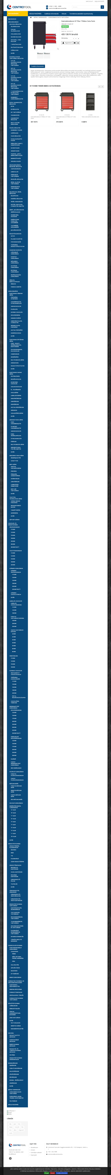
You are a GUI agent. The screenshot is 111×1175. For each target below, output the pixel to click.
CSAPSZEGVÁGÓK (16, 169)
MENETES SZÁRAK (16, 1026)
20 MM (14, 634)
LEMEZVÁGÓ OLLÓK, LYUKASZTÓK (16, 321)
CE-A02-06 (66, 115)
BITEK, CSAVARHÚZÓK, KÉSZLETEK (16, 103)
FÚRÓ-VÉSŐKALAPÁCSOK (16, 434)
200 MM (14, 623)
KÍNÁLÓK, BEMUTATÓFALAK (15, 280)
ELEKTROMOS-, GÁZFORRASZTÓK (15, 985)
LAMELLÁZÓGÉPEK (16, 395)
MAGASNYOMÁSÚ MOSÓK (16, 506)
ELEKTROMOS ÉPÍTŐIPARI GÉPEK (17, 340)
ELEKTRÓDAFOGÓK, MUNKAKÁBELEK (16, 908)
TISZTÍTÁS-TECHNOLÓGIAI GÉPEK (16, 498)
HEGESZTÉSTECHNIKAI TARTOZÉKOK (16, 904)
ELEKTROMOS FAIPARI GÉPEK (16, 373)
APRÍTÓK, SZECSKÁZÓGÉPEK (16, 467)
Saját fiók (33, 1144)
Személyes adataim (36, 1152)
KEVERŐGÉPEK (14, 357)
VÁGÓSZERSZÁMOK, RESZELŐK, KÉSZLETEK (16, 165)
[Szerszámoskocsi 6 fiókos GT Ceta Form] (67, 102)
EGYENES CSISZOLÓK (16, 312)
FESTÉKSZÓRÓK (15, 376)
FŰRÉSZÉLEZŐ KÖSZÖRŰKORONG (16, 737)
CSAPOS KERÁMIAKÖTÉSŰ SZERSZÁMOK (15, 763)
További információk (37, 66)
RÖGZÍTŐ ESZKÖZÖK (15, 234)
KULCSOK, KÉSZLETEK (15, 24)
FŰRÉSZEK (13, 441)
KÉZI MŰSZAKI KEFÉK (16, 799)
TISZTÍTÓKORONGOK (16, 550)
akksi (15, 1130)
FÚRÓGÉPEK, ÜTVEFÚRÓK (14, 298)
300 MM (13, 544)
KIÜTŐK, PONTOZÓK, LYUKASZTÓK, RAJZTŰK (17, 205)
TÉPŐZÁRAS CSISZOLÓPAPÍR (15, 678)
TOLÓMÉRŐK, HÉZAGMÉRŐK (15, 226)
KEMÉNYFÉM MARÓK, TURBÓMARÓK (15, 806)
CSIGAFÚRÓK (14, 951)
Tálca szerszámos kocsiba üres (90, 117)
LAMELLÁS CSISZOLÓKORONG (16, 604)
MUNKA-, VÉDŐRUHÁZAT (16, 1080)
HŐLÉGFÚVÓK (14, 363)
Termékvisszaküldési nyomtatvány (81, 14)
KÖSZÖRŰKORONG (16, 710)
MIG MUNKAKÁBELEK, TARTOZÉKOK (17, 917)
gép (10, 1124)
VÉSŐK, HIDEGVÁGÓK (17, 201)
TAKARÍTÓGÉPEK (15, 510)
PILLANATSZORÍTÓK (16, 239)
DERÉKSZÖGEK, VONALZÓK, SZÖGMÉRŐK (15, 221)
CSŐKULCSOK (14, 50)
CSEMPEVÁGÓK (15, 354)
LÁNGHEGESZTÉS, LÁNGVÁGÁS (15, 891)
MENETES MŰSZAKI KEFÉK (16, 791)
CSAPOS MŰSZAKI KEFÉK (16, 795)
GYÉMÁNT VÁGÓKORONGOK (16, 571)
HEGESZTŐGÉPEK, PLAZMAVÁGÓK (14, 846)
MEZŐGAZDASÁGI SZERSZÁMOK (16, 275)
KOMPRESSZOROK (16, 333)
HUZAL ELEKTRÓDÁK (16, 872)
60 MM (14, 648)
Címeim (33, 1150)
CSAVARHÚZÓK (15, 115)
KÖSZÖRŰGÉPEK (15, 315)
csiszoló (17, 1127)
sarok (10, 1133)
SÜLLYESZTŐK (15, 965)
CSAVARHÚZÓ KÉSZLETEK (15, 118)
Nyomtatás (78, 43)
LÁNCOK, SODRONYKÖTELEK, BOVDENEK (15, 1013)
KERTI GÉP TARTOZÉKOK (15, 489)
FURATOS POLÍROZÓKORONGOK (17, 774)
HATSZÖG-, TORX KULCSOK (16, 40)
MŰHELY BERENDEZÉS (14, 1089)
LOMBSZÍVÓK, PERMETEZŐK (15, 485)
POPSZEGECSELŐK (16, 242)
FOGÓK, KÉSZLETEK (15, 128)
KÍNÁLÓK (13, 284)
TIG (12, 855)
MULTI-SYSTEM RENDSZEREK (15, 123)
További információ (61, 1173)
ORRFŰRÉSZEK (15, 401)
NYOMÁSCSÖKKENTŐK (17, 936)
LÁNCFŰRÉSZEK (15, 481)
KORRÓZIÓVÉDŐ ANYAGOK (14, 1040)
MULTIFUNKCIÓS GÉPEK (17, 360)
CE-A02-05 (41, 115)
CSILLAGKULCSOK (16, 34)
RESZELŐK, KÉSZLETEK (17, 179)
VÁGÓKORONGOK (15, 527)
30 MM (14, 640)
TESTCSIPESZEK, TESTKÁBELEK (15, 913)
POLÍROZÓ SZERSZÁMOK (17, 771)
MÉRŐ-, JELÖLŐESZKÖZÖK (17, 210)
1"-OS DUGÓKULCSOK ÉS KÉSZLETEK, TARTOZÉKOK (17, 92)
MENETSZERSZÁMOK (15, 977)
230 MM (13, 541)
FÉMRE (14, 954)
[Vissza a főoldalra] (30, 17)
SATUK (13, 236)
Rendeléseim (34, 1147)
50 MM (14, 645)
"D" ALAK (13, 818)
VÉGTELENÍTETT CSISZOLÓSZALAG (16, 673)
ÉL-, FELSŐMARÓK (16, 389)
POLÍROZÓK (14, 309)
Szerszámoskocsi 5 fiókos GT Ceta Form (40, 117)
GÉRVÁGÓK (14, 410)
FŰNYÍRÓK (14, 471)
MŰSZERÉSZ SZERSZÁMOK (15, 262)
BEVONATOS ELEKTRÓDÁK (14, 868)
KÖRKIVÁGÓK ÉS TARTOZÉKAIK (15, 187)
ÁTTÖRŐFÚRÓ (15, 974)
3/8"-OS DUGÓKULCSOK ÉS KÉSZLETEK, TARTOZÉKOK (16, 71)
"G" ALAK (13, 827)
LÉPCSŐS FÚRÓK (15, 968)
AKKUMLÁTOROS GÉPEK (16, 420)
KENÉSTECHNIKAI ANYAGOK (14, 1045)
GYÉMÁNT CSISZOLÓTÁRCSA (16, 593)
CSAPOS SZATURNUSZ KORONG (17, 630)
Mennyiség (64, 38)
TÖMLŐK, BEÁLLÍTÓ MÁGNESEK (16, 940)
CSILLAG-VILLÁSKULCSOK (15, 30)
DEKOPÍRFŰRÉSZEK (16, 398)
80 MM (14, 651)
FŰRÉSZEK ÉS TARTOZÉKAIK (15, 175)
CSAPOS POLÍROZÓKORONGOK (17, 779)
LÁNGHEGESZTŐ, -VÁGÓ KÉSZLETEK (16, 895)
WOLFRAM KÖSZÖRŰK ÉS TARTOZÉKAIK (17, 926)
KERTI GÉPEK (13, 464)
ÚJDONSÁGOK (12, 19)
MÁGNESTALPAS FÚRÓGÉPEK (15, 326)
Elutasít (52, 1173)
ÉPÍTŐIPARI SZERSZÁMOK (15, 271)
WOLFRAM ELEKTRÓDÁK (14, 875)
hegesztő (21, 1130)
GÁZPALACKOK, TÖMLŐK (16, 995)
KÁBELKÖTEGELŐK (15, 1008)
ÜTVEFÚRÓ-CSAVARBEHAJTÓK (16, 427)
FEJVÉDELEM (13, 1065)
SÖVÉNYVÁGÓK (15, 478)
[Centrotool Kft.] (19, 7)
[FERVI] (9, 1114)
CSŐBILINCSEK (13, 1005)
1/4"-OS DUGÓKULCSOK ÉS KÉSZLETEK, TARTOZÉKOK (16, 63)
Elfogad (46, 1173)
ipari (15, 1124)
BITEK (12, 106)
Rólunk (64, 14)
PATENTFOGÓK (15, 148)
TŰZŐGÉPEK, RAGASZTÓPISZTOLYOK (17, 245)
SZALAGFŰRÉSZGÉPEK (17, 413)
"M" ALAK (13, 836)
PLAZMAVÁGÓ (15, 858)
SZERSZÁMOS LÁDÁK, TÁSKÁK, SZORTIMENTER (16, 1097)
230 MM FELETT (16, 589)
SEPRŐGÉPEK (14, 513)
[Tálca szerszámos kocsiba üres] (90, 102)
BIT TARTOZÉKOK (16, 112)
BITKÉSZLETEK (15, 109)
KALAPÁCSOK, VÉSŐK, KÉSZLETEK (15, 192)
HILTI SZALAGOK (15, 1023)
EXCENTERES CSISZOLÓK (14, 382)
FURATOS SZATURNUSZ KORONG (17, 617)
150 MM (13, 535)
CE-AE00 (90, 115)
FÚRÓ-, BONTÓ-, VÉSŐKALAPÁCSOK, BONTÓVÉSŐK (16, 345)
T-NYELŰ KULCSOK (16, 44)
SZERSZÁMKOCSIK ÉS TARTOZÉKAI (15, 1092)
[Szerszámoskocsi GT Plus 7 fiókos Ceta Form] (40, 55)
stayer (11, 1127)
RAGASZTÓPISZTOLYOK (17, 366)
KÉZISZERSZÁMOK (13, 22)
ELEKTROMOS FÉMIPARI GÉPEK (16, 294)
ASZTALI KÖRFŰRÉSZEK (17, 407)
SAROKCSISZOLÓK (16, 306)
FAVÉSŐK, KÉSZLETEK (16, 198)
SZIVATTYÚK (14, 461)
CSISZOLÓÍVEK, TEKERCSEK (15, 702)
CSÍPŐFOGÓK (14, 133)
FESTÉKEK (12, 1055)
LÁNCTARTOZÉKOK (15, 1017)
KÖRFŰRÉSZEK (15, 404)
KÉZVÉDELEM (13, 1077)
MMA (12, 853)
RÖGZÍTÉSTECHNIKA (14, 1003)
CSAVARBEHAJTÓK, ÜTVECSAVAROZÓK (16, 302)
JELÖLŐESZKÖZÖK (16, 230)
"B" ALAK (13, 813)
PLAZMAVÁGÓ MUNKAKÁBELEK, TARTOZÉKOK (15, 932)
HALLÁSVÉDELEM (14, 1071)
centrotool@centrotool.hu (57, 8)
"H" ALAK (13, 830)
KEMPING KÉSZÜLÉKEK (16, 989)
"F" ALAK (13, 824)
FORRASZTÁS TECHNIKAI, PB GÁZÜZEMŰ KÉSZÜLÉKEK (16, 981)
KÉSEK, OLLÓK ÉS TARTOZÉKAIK (15, 183)
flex (22, 1127)
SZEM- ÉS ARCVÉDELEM (16, 1068)
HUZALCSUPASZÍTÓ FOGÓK (16, 139)
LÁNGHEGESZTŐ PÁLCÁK (15, 880)
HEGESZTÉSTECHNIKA (14, 843)
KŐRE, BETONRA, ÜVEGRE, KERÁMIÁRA (18, 957)
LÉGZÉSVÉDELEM (14, 1074)
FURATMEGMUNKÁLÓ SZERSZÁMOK (16, 948)
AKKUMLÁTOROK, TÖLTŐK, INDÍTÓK (16, 448)
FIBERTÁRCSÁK (14, 656)
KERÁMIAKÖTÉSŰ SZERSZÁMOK (14, 707)
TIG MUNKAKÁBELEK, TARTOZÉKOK (16, 922)
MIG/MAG (13, 850)
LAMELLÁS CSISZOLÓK (16, 601)
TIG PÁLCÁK (14, 884)
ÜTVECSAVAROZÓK (16, 438)
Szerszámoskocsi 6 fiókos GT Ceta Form (66, 117)
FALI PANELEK (13, 1101)
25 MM (14, 637)
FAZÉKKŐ (13, 759)
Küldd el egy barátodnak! (75, 43)
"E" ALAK (13, 821)
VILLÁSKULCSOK (15, 26)
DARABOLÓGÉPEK (16, 318)
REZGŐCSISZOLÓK (16, 379)
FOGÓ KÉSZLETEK (16, 136)
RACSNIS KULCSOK (16, 37)
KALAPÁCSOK (14, 195)
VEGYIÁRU (11, 1033)
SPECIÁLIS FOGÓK (16, 161)
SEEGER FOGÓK (15, 151)
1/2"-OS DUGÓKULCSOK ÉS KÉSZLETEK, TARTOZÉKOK (16, 78)
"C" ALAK (13, 816)
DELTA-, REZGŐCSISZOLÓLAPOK (18, 696)
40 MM (14, 642)
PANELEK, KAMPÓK (16, 287)
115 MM (13, 529)
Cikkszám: (64, 24)
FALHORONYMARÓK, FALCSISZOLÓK (16, 350)
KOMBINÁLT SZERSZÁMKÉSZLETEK (17, 98)
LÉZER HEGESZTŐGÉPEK (17, 861)
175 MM (14, 718)
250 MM (14, 626)
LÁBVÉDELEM (13, 1083)
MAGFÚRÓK (14, 971)
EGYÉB (12, 53)
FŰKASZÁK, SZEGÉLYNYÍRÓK (15, 474)
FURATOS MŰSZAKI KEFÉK (16, 786)
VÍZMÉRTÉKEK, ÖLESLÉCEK (15, 215)
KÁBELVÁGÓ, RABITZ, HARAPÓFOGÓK (17, 144)
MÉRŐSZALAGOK (15, 212)
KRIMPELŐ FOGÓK (16, 158)
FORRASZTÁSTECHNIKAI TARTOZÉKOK (16, 999)
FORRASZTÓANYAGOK (16, 992)
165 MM (14, 620)
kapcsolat (89, 1)
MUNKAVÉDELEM (13, 1063)
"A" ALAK (13, 810)
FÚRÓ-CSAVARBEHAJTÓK (16, 422)
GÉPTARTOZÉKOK (14, 519)
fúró (10, 1130)
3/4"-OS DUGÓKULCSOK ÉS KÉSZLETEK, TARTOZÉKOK (16, 86)
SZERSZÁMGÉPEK (13, 291)
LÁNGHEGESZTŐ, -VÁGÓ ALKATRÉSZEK (16, 899)
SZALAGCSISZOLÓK (16, 386)
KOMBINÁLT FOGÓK (16, 130)
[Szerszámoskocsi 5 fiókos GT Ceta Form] (41, 102)
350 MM (14, 730)
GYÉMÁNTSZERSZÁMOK (16, 568)
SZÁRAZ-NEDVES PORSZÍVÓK (15, 501)
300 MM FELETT (15, 547)
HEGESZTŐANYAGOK (15, 865)
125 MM (13, 532)
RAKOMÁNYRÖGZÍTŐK (17, 1029)
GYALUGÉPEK (14, 392)
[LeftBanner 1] (11, 1111)
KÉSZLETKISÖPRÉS (35, 14)
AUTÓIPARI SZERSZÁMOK (15, 266)
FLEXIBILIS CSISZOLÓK (16, 670)
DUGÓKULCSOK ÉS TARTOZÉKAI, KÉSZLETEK (16, 57)
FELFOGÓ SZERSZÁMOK (16, 803)
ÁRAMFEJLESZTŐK (16, 458)
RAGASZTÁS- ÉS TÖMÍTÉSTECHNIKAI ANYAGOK (15, 1050)
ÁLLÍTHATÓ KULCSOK (17, 47)
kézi (19, 1124)
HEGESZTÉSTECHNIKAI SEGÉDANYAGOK (16, 1058)
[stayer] (9, 1112)
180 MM (13, 538)
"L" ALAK (13, 833)
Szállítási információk (51, 14)
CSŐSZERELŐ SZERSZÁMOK (15, 253)
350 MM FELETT (16, 733)
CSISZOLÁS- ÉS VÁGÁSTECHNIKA (13, 524)
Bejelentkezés (99, 1)
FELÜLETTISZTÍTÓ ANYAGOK (15, 1036)
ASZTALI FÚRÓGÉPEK (16, 330)
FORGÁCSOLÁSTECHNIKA (15, 945)
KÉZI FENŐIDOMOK (16, 768)
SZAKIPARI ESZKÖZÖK (16, 250)
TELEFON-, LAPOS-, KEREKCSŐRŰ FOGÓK (16, 154)
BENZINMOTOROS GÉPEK (17, 455)
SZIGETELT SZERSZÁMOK (15, 257)
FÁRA (13, 961)
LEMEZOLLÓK (14, 172)
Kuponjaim (34, 1155)
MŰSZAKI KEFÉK (14, 783)
